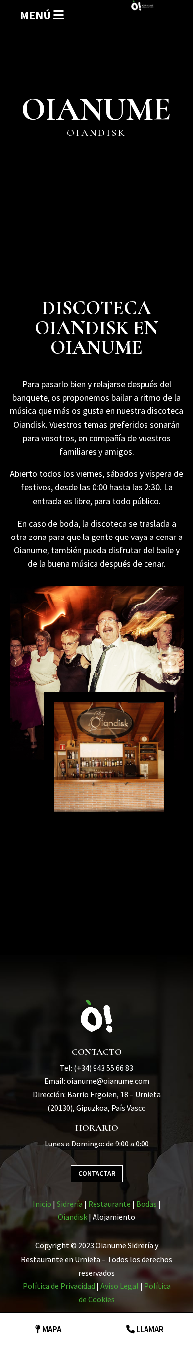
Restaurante (109, 1204)
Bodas (146, 1204)
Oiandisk (72, 1217)
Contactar (96, 1173)
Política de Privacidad (59, 1286)
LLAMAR (149, 1329)
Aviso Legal (119, 1286)
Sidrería (70, 1204)
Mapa (51, 1329)
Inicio (42, 1204)
